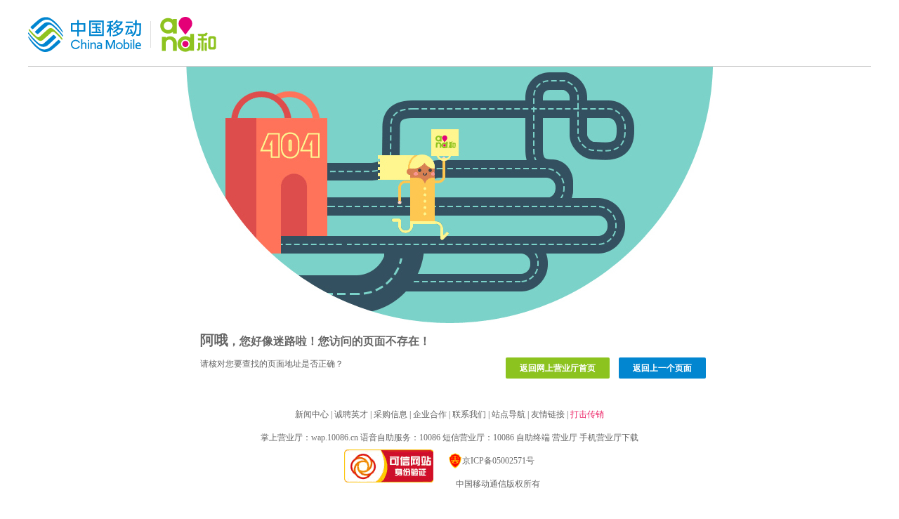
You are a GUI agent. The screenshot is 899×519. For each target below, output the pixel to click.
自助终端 (533, 437)
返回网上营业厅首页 (558, 368)
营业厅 (564, 437)
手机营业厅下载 (608, 437)
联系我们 (469, 414)
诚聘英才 (351, 414)
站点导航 (508, 414)
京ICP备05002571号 (498, 461)
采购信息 (390, 414)
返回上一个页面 (662, 368)
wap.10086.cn (334, 437)
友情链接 (548, 414)
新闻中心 (312, 414)
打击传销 (587, 414)
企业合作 (430, 414)
